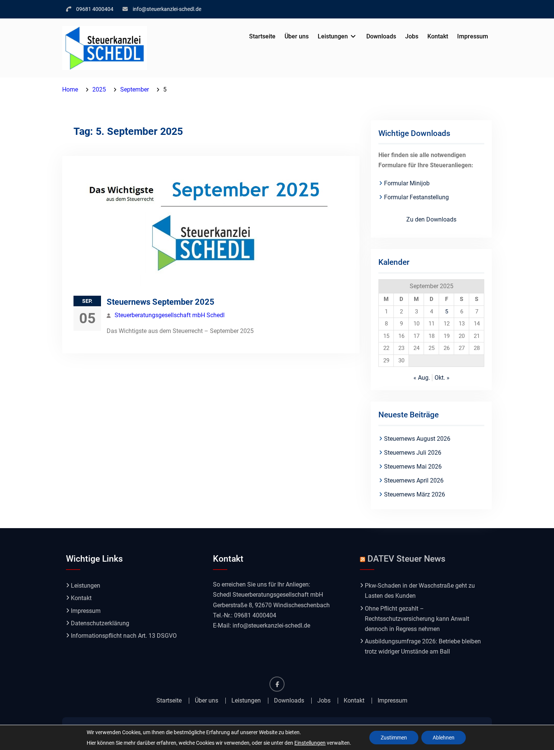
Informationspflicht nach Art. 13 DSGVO (124, 635)
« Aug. (421, 377)
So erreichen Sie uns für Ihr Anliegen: (261, 584)
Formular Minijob (407, 183)
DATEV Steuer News (406, 559)
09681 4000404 (94, 9)
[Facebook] (277, 684)
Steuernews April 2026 (414, 480)
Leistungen (333, 36)
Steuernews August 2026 (417, 438)
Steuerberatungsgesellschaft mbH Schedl (170, 315)
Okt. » (442, 377)
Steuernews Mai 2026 (413, 466)
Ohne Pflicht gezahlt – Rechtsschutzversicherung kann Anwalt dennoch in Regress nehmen (417, 618)
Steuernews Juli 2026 (412, 452)
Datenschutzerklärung (100, 623)
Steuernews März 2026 (414, 494)
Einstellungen (310, 743)
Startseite (262, 36)
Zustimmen (394, 738)
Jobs (411, 36)
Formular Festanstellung (416, 197)
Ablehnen (444, 738)
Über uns (297, 36)
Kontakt (437, 36)
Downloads (381, 36)
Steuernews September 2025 (160, 302)
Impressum (472, 36)
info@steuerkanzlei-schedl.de (167, 9)
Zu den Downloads (431, 219)
